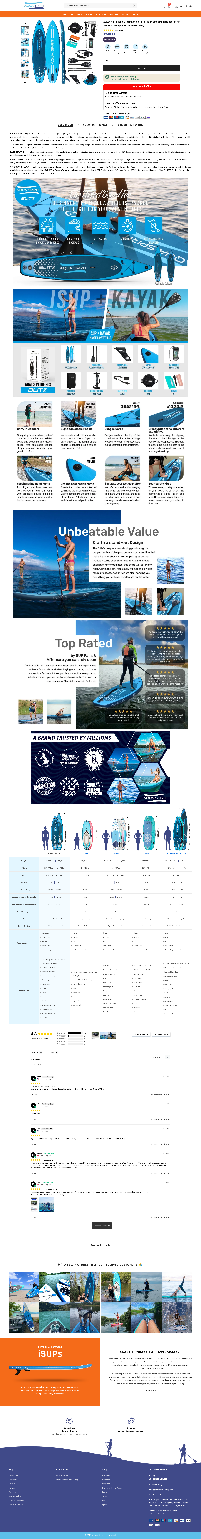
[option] (65, 52)
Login (181, 6)
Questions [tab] (51, 1052)
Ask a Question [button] (142, 1034)
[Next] (25, 83)
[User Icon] (176, 6)
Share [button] (36, 1095)
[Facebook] (151, 1475)
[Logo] (34, 5)
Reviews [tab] (35, 1052)
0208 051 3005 (157, 1494)
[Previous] (25, 23)
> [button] (102, 1225)
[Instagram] (155, 1475)
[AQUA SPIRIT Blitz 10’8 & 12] (95, 1035)
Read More (151, 1390)
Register (189, 6)
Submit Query (156, 1484)
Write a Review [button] (162, 1034)
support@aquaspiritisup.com (162, 1489)
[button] (165, 1095)
